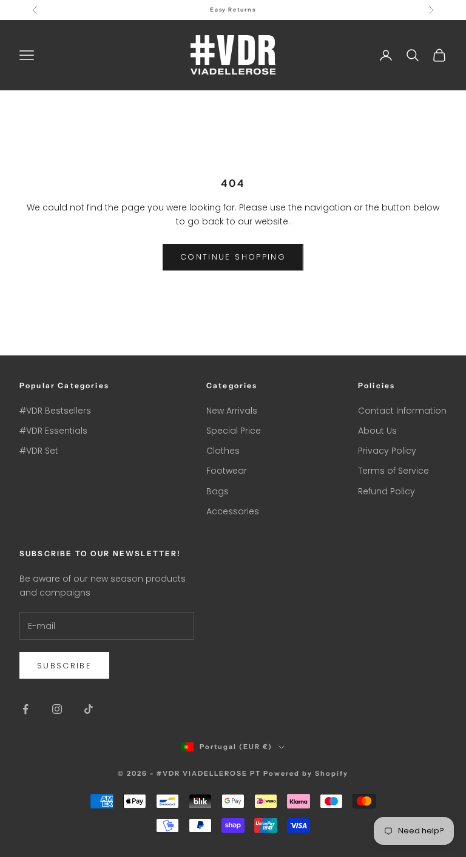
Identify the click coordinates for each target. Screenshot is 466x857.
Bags (217, 491)
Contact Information (402, 411)
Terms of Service (393, 471)
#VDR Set (38, 451)
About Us (377, 431)
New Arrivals (231, 411)
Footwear (226, 471)
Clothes (223, 451)
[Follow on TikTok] (89, 709)
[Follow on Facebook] (25, 709)
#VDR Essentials (53, 431)
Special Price (233, 431)
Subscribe (64, 665)
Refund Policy (386, 491)
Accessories (232, 511)
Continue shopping (233, 257)
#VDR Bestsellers (55, 411)
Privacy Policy (387, 451)
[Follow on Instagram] (57, 709)
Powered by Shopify (305, 773)
